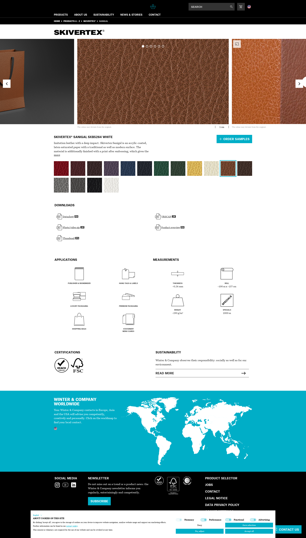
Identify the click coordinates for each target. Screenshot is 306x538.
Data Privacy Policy (222, 505)
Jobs (209, 485)
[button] (37, 515)
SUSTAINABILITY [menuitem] (103, 14)
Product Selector (221, 478)
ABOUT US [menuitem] (80, 14)
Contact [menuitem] (155, 14)
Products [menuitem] (61, 14)
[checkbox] (179, 519)
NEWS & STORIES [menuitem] (131, 14)
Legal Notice (216, 498)
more (57, 155)
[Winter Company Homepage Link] (153, 6)
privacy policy (71, 526)
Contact (212, 491)
